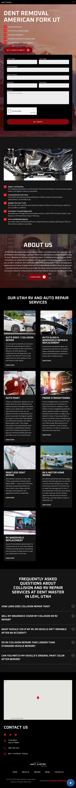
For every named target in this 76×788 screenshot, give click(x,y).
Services (37, 772)
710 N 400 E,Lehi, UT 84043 (13, 741)
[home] (6, 2)
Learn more (10, 365)
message (10, 90)
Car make (10, 82)
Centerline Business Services (59, 780)
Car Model (43, 82)
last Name (42, 59)
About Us (25, 772)
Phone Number (12, 66)
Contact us (59, 772)
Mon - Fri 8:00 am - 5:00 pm (18, 753)
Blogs (47, 772)
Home (15, 772)
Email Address (12, 74)
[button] (72, 2)
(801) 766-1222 (13, 748)
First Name (11, 59)
